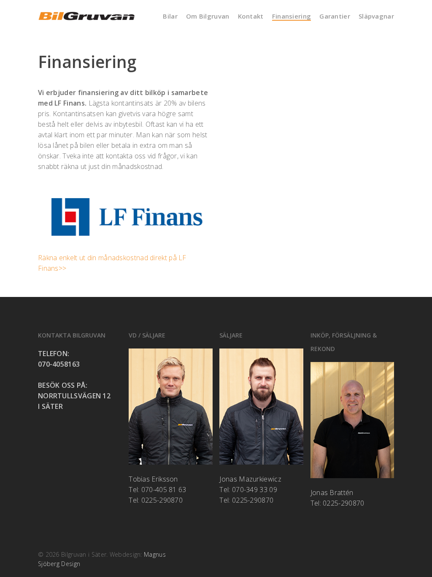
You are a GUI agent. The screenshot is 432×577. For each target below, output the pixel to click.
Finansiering (291, 16)
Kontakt (251, 16)
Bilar (170, 16)
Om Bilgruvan (208, 16)
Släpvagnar (376, 16)
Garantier (334, 16)
